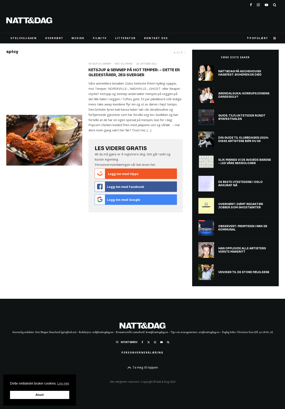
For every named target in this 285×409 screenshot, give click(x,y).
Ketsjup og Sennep (99, 63)
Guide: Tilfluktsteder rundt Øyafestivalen (241, 117)
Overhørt (54, 38)
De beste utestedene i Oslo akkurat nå (240, 183)
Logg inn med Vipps (123, 174)
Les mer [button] (63, 383)
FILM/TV (100, 38)
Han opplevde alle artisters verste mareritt (242, 250)
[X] (148, 342)
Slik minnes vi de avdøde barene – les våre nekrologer (244, 161)
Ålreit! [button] (39, 394)
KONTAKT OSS (156, 38)
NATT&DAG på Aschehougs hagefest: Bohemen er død (240, 73)
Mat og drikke (124, 63)
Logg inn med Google (123, 200)
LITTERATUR (125, 38)
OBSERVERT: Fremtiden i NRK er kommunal (242, 228)
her (153, 164)
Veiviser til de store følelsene (243, 272)
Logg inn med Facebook (125, 187)
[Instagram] (258, 4)
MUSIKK (78, 38)
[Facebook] (250, 4)
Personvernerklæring (142, 352)
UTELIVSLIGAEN (23, 38)
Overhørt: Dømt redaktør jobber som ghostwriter (240, 206)
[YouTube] (266, 4)
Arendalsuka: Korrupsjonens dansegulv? (244, 95)
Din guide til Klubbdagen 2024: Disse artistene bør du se (243, 139)
